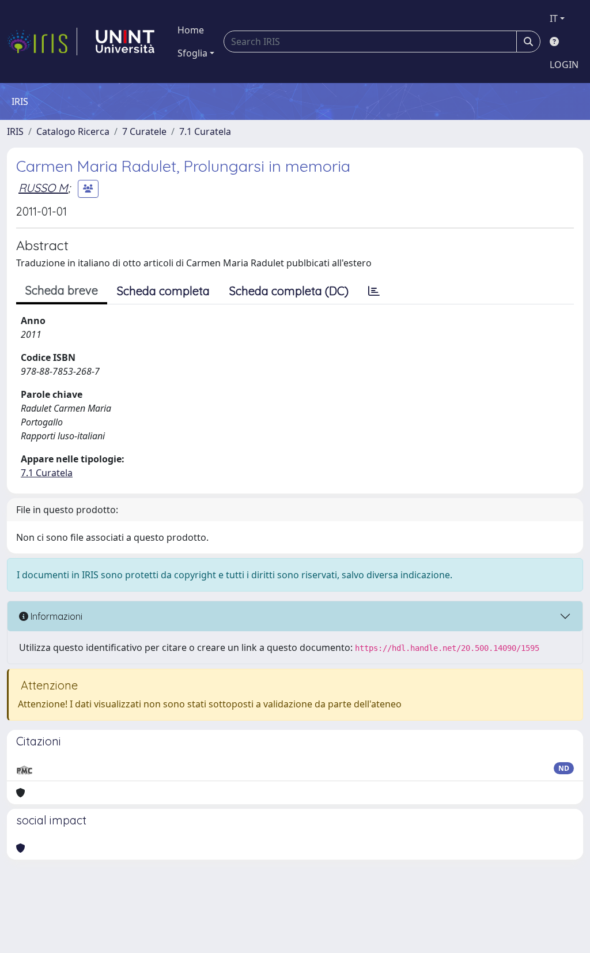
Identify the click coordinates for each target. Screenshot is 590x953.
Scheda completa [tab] (163, 291)
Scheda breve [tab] (61, 290)
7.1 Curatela (205, 131)
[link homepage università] (125, 41)
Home (190, 30)
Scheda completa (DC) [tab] (289, 291)
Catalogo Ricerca (72, 131)
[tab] (373, 291)
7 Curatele (144, 131)
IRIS (15, 131)
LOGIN (564, 64)
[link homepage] (42, 41)
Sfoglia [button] (192, 53)
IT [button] (554, 18)
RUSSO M (43, 187)
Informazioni (55, 616)
